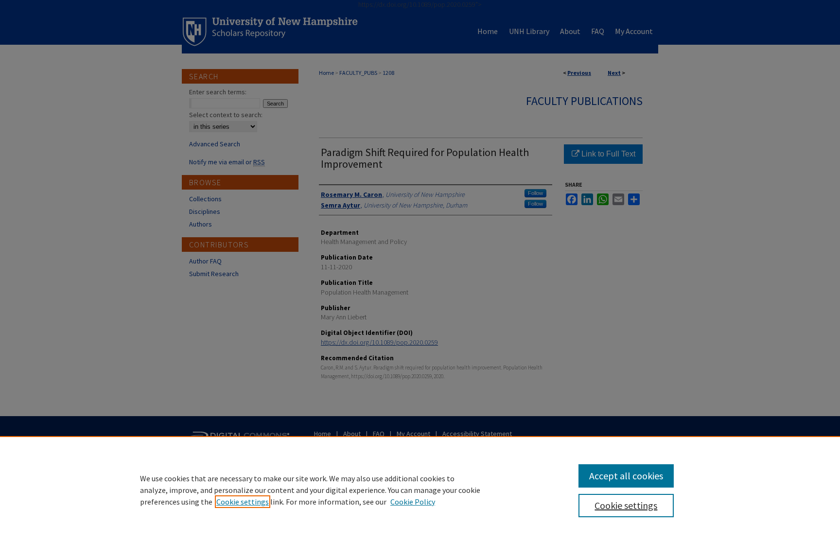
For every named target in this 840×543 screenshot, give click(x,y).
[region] (420, 489)
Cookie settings (242, 502)
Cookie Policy (412, 502)
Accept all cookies (626, 476)
